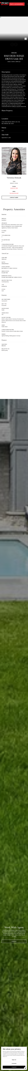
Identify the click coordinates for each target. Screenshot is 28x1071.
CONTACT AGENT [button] (14, 197)
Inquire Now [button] (14, 66)
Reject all (14, 1059)
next (15, 44)
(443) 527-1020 (14, 188)
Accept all (14, 1067)
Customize (14, 1063)
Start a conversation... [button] (17, 4)
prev (12, 44)
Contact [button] (14, 941)
